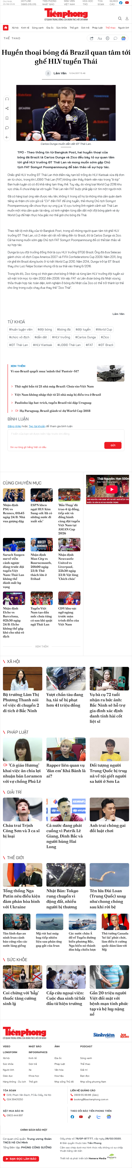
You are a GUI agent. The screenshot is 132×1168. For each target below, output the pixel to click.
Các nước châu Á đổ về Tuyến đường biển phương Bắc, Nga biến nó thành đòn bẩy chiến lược (82, 941)
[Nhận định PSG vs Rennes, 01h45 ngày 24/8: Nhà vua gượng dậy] (14, 495)
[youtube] (127, 3)
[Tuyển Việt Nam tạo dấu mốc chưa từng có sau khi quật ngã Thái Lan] (42, 598)
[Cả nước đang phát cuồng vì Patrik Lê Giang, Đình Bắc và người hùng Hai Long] (66, 809)
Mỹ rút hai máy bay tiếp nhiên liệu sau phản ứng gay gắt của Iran (49, 939)
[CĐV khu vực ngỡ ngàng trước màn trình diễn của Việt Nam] (69, 598)
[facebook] (121, 3)
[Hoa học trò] (124, 1036)
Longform (10, 1052)
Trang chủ (5, 27)
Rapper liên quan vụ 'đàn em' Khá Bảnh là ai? (66, 770)
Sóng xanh (38, 27)
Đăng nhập (14, 426)
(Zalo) (95, 1094)
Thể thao (111, 27)
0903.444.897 (15, 1115)
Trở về (7, 137)
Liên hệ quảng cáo (82, 1090)
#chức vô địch (19, 337)
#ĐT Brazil (105, 345)
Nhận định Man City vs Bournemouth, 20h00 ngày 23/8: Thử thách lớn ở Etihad (41, 567)
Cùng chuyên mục (22, 482)
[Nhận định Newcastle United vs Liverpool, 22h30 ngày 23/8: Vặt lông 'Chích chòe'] (69, 544)
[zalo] (100, 1117)
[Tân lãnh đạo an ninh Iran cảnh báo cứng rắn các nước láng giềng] (16, 922)
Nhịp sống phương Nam (93, 1081)
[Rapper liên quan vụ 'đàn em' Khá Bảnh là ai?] (66, 749)
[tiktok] (91, 1117)
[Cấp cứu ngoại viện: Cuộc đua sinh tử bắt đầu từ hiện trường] (66, 977)
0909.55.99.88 (82, 1094)
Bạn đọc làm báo (23, 1158)
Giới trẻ (85, 27)
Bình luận (7, 127)
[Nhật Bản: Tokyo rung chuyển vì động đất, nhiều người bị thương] (66, 875)
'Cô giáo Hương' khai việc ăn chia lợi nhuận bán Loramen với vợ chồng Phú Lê (22, 773)
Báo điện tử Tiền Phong (66, 14)
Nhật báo (35, 1046)
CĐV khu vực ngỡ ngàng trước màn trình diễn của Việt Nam (68, 616)
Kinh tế (25, 27)
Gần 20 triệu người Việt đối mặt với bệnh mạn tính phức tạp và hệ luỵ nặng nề (109, 1003)
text (99, 38)
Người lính (123, 27)
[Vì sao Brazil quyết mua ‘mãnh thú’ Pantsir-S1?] (110, 373)
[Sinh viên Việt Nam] (104, 1036)
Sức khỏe (61, 27)
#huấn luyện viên (20, 329)
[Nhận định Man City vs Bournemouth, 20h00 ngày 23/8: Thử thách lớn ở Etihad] (42, 544)
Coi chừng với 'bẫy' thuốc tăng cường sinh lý (20, 998)
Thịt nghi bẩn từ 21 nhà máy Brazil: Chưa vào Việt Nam (54, 386)
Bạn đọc (85, 1075)
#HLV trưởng (61, 337)
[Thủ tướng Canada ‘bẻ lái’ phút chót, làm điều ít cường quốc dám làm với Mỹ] (115, 922)
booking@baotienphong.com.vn (91, 1099)
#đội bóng (45, 329)
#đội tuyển (83, 329)
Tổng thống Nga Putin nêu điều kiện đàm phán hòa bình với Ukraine (21, 899)
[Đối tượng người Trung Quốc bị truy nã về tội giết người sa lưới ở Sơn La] (109, 749)
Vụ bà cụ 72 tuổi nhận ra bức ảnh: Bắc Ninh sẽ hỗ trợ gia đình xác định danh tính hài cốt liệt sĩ (107, 708)
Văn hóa (58, 1069)
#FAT (89, 345)
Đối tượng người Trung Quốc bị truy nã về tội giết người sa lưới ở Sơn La (108, 773)
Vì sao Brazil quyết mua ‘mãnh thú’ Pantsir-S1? (45, 371)
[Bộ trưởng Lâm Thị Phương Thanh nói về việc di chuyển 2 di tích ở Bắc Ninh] (22, 678)
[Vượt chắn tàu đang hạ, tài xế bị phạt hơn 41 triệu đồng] (66, 678)
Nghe (7, 98)
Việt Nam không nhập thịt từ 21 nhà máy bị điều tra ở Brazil (58, 395)
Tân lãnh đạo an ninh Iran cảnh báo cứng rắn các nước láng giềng (15, 939)
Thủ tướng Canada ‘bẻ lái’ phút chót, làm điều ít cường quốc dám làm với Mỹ (115, 941)
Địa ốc (50, 27)
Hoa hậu (59, 1075)
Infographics (38, 1052)
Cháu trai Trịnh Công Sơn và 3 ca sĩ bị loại (21, 831)
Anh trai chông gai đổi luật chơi (108, 828)
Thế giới (74, 27)
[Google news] (110, 1117)
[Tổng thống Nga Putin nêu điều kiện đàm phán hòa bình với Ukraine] (22, 875)
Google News (123, 38)
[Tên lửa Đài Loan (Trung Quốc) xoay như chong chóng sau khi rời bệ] (109, 875)
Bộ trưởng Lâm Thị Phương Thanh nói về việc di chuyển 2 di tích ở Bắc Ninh (21, 702)
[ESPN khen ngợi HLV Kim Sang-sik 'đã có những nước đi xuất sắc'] (42, 495)
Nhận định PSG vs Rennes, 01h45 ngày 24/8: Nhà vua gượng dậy (14, 513)
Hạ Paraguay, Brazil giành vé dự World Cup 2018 (54, 411)
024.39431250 (15, 1099)
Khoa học (34, 1075)
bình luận (115, 38)
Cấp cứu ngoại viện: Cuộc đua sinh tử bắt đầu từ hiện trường (65, 998)
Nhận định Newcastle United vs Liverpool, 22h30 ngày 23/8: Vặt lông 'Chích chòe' (68, 567)
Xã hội (15, 27)
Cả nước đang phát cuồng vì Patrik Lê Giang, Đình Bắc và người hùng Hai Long (64, 836)
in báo (107, 38)
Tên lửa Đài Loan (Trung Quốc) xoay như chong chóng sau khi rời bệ (108, 899)
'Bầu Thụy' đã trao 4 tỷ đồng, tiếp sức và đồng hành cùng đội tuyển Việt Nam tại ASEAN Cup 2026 (69, 519)
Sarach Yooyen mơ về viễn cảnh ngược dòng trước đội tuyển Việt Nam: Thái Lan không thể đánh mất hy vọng (13, 571)
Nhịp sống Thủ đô (64, 1081)
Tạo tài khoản (37, 426)
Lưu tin (7, 118)
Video (6, 1046)
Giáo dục (8, 1075)
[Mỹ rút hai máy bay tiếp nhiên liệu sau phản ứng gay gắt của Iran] (49, 922)
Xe (30, 1069)
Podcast (86, 1046)
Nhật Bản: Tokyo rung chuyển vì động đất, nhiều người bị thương (62, 899)
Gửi (113, 445)
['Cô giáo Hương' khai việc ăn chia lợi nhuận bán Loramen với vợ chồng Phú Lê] (22, 749)
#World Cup (104, 329)
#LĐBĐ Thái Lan (69, 345)
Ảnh (57, 1046)
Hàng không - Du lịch (14, 1081)
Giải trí (14, 792)
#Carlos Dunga (85, 337)
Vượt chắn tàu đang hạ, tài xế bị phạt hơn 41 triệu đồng (64, 700)
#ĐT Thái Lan (18, 345)
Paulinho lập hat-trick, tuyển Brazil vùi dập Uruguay (53, 403)
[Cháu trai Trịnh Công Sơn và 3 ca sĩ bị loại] (22, 809)
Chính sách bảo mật (33, 1129)
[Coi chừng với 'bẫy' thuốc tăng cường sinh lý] (22, 977)
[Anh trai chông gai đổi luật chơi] (109, 809)
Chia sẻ (7, 108)
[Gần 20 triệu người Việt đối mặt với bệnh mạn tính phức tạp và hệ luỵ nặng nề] (109, 977)
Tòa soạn (9, 1090)
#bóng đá (63, 329)
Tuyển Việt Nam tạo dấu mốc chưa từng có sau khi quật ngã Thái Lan (41, 616)
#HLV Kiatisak (42, 345)
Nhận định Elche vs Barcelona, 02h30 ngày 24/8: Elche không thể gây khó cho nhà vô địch (13, 622)
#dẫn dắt (41, 337)
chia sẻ (91, 38)
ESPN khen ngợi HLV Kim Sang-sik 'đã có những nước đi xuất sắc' (41, 513)
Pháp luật (97, 27)
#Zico (105, 337)
